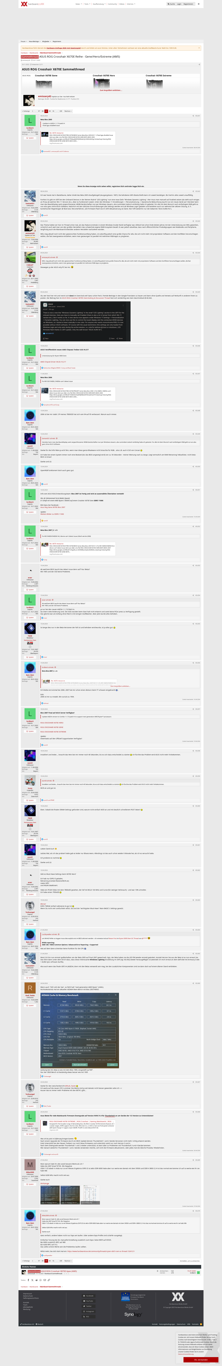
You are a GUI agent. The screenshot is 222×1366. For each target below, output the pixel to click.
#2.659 (198, 776)
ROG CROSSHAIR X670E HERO (51, 723)
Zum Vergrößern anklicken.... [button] (111, 90)
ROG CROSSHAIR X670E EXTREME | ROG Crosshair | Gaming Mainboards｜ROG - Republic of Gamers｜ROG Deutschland (96, 1121)
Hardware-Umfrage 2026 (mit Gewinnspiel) (64, 48)
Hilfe (188, 1324)
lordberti (193, 1273)
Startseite (195, 1324)
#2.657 (198, 709)
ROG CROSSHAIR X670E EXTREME (53, 732)
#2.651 (198, 490)
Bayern (35, 454)
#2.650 (198, 467)
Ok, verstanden (201, 1359)
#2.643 (198, 221)
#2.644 (198, 253)
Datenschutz (28, 1296)
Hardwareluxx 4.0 (28, 1324)
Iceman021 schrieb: (48, 438)
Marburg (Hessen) (32, 586)
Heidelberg (34, 282)
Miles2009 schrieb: (48, 1215)
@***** (144, 938)
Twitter (89, 1306)
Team (25, 1305)
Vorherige (26, 111)
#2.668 (198, 1112)
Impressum (27, 1293)
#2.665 (198, 954)
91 (53, 111)
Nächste (67, 111)
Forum (23, 41)
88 (42, 111)
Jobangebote (28, 1307)
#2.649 (198, 434)
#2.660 (198, 806)
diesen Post (113, 938)
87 (39, 111)
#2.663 (198, 900)
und (51, 405)
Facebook (89, 1296)
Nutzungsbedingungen (167, 1324)
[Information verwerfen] (199, 48)
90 (50, 111)
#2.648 (198, 411)
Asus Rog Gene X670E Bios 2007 (52, 507)
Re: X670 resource (56, 133)
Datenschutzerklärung (185, 1354)
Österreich (34, 796)
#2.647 (198, 374)
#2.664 (198, 930)
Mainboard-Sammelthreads (53, 1274)
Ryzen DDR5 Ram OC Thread (129, 938)
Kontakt (26, 1302)
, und (56, 151)
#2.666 (198, 983)
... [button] (35, 111)
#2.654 (198, 595)
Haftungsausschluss (31, 1298)
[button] (81, 4)
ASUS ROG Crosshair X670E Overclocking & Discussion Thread (86, 298)
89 (46, 111)
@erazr (43, 904)
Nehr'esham (70, 96)
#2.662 (198, 870)
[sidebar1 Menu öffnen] (199, 4)
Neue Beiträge (34, 41)
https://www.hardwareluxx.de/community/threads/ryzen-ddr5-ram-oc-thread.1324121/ (101, 1251)
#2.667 (198, 1082)
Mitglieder (45, 41)
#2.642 (198, 191)
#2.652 (198, 526)
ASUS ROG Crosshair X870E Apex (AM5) (59, 1271)
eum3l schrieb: (47, 781)
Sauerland (34, 1180)
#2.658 (198, 751)
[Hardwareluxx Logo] (32, 4)
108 (61, 111)
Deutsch (40, 1324)
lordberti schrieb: (48, 667)
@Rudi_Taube (70, 1086)
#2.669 (198, 1160)
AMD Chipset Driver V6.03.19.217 (53, 362)
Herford (35, 920)
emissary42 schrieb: (48, 257)
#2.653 (198, 565)
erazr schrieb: (46, 600)
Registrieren (57, 41)
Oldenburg (34, 212)
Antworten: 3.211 (37, 64)
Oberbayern (34, 653)
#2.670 (198, 1211)
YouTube (89, 1301)
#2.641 (198, 116)
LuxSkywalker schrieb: (49, 934)
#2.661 (198, 845)
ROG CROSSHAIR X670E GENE (51, 727)
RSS (87, 1316)
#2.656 (198, 663)
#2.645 (198, 292)
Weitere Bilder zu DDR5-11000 (52, 514)
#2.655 (198, 624)
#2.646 (198, 346)
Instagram (90, 1311)
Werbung (26, 1309)
